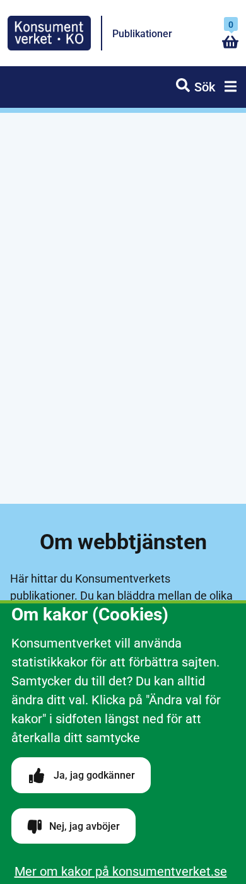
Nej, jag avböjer (83, 826)
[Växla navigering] (228, 88)
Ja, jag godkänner (93, 775)
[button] (195, 87)
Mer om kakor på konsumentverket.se (121, 871)
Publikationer (142, 34)
